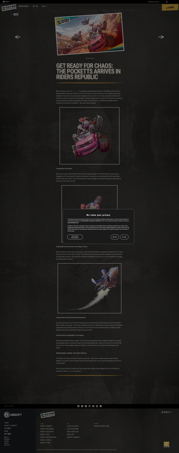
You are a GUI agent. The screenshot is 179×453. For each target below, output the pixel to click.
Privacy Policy (85, 221)
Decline (115, 237)
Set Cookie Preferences (75, 236)
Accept (124, 237)
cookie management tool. (73, 222)
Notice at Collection (95, 221)
